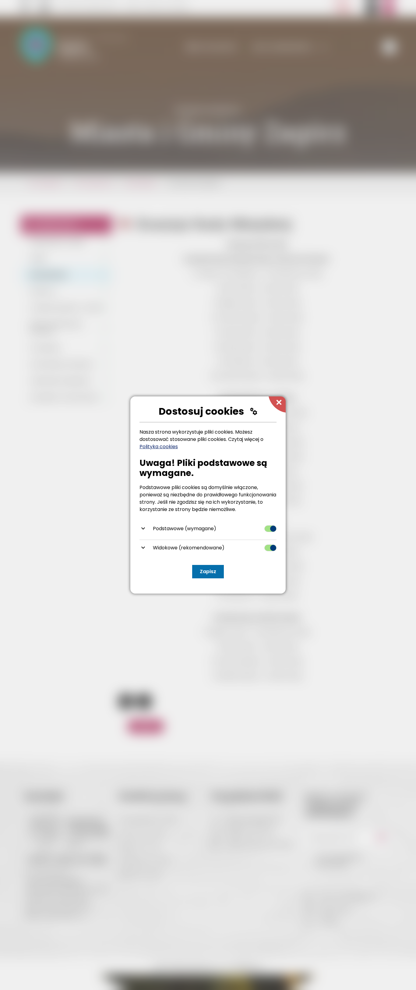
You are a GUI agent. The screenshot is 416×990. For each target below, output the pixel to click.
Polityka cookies (158, 446)
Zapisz (208, 571)
